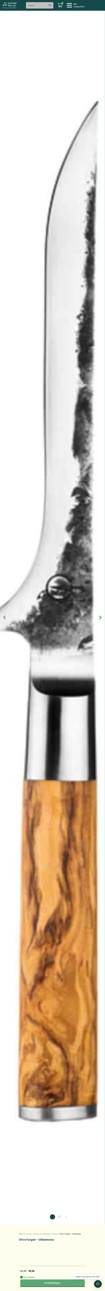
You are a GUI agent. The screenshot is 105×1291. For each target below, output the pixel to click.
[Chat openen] (98, 1284)
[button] (75, 5)
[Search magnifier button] (50, 5)
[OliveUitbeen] (52, 617)
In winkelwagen (52, 1283)
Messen (55, 1234)
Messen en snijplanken (42, 1234)
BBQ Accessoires (25, 1234)
